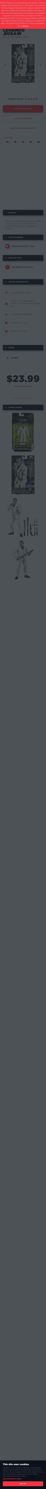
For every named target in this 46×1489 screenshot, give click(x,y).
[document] (23, 744)
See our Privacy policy (12, 1478)
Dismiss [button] (26, 26)
